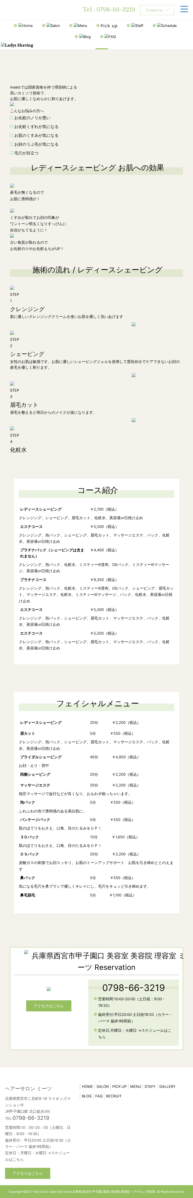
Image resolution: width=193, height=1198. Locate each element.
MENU (135, 1086)
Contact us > (157, 10)
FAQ (99, 1096)
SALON (102, 1086)
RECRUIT (114, 1096)
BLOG (87, 1096)
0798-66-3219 (115, 9)
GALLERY (167, 1086)
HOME (87, 1086)
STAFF (150, 1086)
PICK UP (119, 1086)
